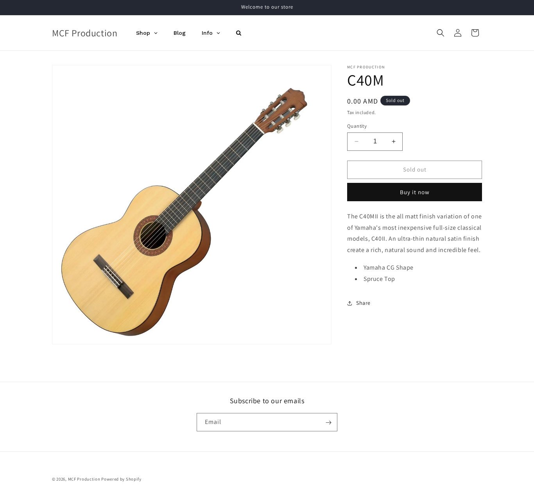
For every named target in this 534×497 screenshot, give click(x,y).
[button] (440, 32)
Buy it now (415, 192)
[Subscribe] (328, 422)
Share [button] (363, 302)
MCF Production (84, 479)
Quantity (357, 126)
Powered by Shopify (121, 479)
